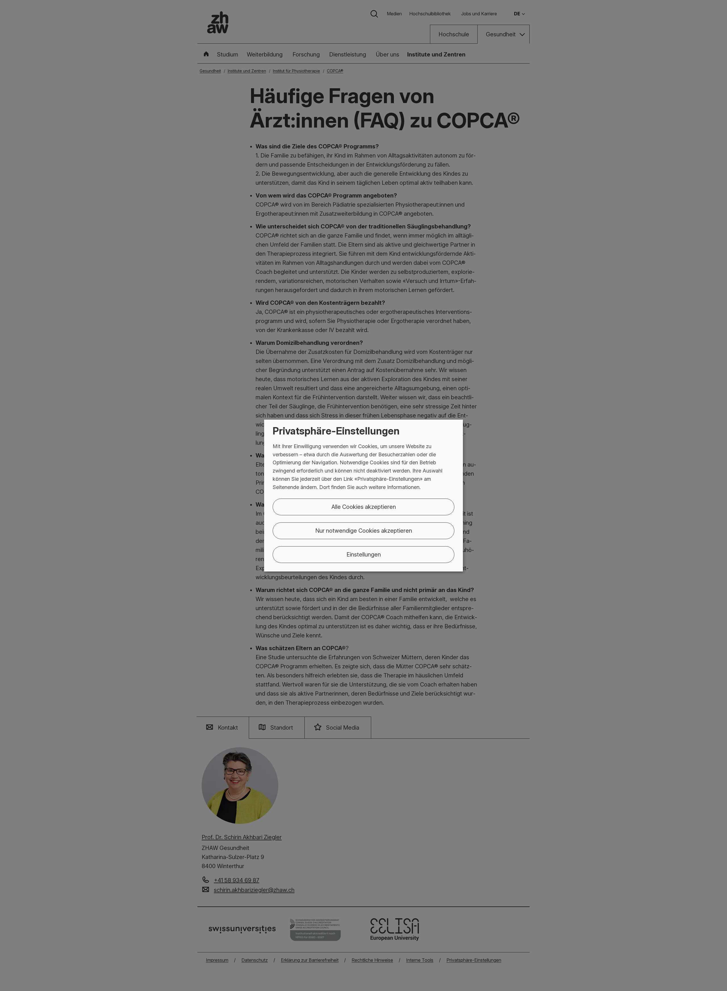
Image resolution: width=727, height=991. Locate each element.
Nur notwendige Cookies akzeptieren (363, 530)
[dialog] (363, 496)
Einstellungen (363, 554)
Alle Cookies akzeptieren (363, 506)
